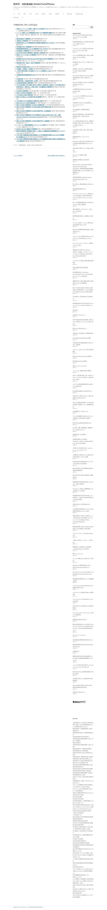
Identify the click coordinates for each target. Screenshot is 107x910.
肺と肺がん (75, 310)
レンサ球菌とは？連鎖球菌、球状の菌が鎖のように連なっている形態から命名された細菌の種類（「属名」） (83, 881)
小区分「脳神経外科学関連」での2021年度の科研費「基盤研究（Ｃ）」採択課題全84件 (83, 404)
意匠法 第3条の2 (77, 742)
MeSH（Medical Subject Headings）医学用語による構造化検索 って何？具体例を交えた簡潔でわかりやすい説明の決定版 (83, 289)
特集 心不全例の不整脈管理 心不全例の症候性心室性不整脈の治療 (33, 107)
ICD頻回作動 (19, 79)
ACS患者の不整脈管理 (22, 91)
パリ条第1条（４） (77, 814)
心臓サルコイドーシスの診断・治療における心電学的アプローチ (33, 29)
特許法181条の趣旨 (77, 796)
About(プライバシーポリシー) (20, 907)
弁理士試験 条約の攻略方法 (79, 841)
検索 (74, 24)
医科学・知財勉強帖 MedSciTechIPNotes (34, 4)
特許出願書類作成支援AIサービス (81, 875)
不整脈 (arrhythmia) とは (79, 692)
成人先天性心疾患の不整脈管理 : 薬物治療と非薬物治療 (30, 53)
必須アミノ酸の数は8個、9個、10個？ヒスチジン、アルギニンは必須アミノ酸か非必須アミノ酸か (83, 377)
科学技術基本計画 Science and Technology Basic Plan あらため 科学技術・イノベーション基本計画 (83, 274)
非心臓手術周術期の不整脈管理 (24, 83)
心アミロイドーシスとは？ (79, 635)
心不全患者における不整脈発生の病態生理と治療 (29, 101)
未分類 (28, 145)
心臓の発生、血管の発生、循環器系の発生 (83, 333)
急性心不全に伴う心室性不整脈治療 (25, 103)
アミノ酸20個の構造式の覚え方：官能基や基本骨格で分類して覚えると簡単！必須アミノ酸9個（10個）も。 (83, 123)
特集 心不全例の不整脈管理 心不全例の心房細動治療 (30, 105)
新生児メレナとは (77, 877)
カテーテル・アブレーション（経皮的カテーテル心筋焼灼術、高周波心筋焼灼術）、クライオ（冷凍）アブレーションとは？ (83, 195)
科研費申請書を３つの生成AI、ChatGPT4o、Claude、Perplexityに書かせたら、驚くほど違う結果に (83, 441)
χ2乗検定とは (76, 651)
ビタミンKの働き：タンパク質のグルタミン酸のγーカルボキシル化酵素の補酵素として (83, 871)
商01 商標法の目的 (77, 893)
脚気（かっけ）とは (78, 553)
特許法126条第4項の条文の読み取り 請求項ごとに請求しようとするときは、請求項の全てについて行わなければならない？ (83, 806)
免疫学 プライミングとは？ (80, 366)
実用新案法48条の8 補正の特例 (80, 821)
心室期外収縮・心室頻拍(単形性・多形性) (27, 81)
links (50, 14)
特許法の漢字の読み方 (78, 867)
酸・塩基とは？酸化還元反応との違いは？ (83, 184)
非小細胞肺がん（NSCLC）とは (80, 411)
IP (22, 17)
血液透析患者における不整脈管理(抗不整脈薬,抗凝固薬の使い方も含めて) (35, 43)
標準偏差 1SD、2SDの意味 (80, 434)
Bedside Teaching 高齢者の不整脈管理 (26, 129)
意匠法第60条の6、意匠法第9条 (80, 750)
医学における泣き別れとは (80, 328)
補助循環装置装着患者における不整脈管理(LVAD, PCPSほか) (32, 49)
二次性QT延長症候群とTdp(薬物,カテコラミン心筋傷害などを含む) (34, 71)
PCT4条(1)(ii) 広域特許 (78, 839)
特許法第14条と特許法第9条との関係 (82, 810)
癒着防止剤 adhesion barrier (80, 619)
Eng (25, 14)
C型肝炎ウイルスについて (79, 315)
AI (13, 14)
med (30, 14)
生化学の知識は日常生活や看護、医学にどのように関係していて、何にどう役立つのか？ (83, 321)
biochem (69, 14)
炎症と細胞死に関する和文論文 (57, 155)
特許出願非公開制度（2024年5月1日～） (83, 391)
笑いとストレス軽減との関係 (80, 155)
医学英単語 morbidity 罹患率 (80, 361)
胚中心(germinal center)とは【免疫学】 (82, 356)
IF (63, 14)
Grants (57, 14)
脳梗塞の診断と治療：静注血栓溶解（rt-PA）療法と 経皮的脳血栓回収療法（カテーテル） (83, 658)
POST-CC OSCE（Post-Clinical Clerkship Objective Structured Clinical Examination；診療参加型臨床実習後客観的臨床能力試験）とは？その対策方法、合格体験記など (83, 168)
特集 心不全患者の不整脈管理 (24, 93)
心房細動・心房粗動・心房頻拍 (24, 69)
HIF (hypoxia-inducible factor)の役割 (82, 338)
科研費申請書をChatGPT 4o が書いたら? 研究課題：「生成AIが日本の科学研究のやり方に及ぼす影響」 (83, 497)
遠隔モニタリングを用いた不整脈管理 (26, 55)
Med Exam (16, 17)
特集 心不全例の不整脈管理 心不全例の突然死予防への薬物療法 (33, 121)
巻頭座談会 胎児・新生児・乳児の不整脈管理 (28, 63)
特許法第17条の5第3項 (78, 798)
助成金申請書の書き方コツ (79, 189)
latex (36, 14)
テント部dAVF (17, 155)
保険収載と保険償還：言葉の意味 (81, 159)
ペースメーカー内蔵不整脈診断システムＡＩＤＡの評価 (31, 125)
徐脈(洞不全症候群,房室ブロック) (25, 67)
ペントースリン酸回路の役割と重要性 (82, 370)
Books (43, 14)
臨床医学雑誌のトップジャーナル (81, 136)
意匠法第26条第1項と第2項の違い (81, 736)
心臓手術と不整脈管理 (22, 41)
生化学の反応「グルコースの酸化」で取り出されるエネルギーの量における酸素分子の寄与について (83, 855)
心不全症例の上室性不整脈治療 (24, 95)
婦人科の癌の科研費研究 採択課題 (81, 843)
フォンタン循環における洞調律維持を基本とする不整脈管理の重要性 (34, 33)
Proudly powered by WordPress (35, 907)
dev (19, 14)
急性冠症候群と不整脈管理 (23, 39)
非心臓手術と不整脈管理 (22, 51)
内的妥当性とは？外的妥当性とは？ (81, 504)
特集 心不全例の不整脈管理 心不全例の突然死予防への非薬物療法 (33, 111)
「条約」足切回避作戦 (78, 812)
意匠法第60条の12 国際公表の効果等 (82, 748)
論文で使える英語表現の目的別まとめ (82, 423)
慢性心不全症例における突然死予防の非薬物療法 (29, 97)
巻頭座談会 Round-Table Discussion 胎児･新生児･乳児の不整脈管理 (34, 59)
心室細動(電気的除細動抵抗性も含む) (26, 75)
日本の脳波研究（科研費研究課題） (81, 109)
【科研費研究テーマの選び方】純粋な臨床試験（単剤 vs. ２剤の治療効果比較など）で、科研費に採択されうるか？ (83, 724)
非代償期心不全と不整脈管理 (24, 47)
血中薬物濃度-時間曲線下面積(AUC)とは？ (83, 640)
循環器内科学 (22, 145)
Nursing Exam (79, 14)
